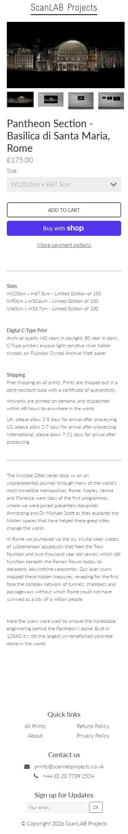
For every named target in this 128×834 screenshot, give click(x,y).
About (35, 735)
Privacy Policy (93, 735)
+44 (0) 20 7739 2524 (68, 775)
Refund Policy (93, 726)
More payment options (64, 244)
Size (11, 170)
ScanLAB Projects (86, 823)
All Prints (35, 726)
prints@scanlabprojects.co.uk (69, 766)
